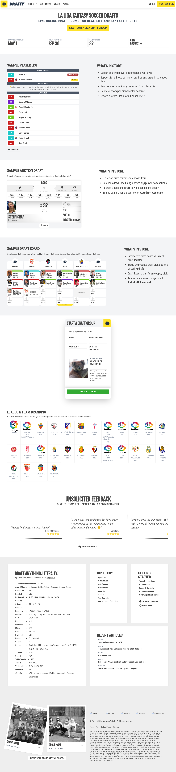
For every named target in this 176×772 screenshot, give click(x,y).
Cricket (18, 604)
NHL (30, 621)
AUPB (31, 597)
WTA (35, 663)
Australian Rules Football (25, 583)
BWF (30, 590)
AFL (42, 583)
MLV (41, 666)
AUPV (31, 666)
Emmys (34, 587)
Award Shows (21, 587)
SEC (64, 614)
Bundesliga (33, 645)
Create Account (88, 391)
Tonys (68, 587)
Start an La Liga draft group (88, 28)
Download (14, 149)
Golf (17, 618)
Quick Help (147, 605)
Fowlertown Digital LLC (109, 721)
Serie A (31, 649)
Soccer (18, 645)
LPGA (31, 618)
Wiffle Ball (19, 669)
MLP (30, 635)
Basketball (19, 597)
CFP (48, 614)
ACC (30, 614)
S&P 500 (46, 611)
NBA (36, 597)
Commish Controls (146, 588)
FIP (30, 631)
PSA (30, 656)
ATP (30, 663)
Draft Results (103, 587)
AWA (30, 669)
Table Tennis (20, 659)
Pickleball (19, 635)
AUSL (31, 652)
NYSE (39, 611)
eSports (18, 673)
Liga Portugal (54, 645)
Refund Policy (106, 727)
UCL (37, 649)
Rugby (17, 642)
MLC (34, 604)
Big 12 (36, 614)
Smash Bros (33, 677)
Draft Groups (103, 581)
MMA (17, 628)
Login (89, 332)
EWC (30, 673)
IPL (30, 604)
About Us (101, 591)
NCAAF (54, 614)
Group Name (12, 742)
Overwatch (61, 673)
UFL (68, 614)
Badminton (19, 590)
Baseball (18, 594)
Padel (17, 631)
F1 (30, 638)
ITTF (32, 659)
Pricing (101, 594)
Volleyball (19, 666)
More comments (89, 546)
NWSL (75, 645)
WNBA (57, 597)
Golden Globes (43, 587)
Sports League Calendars (108, 601)
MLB (30, 594)
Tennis (18, 663)
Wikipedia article (101, 376)
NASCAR (35, 638)
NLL (30, 624)
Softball (18, 652)
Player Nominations (147, 581)
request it (51, 577)
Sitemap (116, 727)
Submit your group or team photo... (47, 758)
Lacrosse (19, 624)
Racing (18, 638)
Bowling (18, 601)
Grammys (54, 587)
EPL (39, 645)
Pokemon (70, 673)
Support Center (150, 601)
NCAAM (42, 597)
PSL (39, 604)
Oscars (62, 587)
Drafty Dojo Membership (149, 595)
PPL (34, 631)
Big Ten (42, 614)
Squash (18, 656)
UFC (30, 628)
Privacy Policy (95, 727)
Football (18, 614)
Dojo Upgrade (103, 598)
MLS (69, 645)
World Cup (44, 649)
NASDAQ (32, 611)
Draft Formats (144, 584)
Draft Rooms (103, 584)
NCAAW (50, 597)
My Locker (102, 577)
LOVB (37, 666)
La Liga (45, 645)
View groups (134, 41)
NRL (30, 642)
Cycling (18, 607)
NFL (59, 614)
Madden (52, 673)
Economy (19, 611)
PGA (36, 618)
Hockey (18, 621)
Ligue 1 (63, 645)
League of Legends (41, 673)
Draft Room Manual (146, 591)
